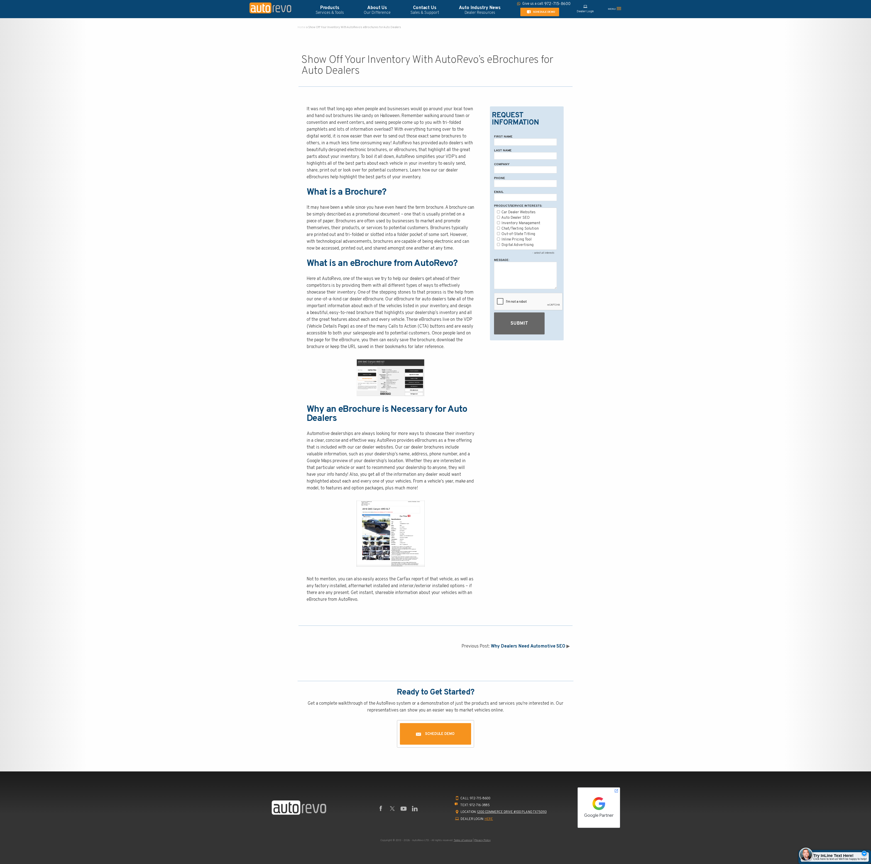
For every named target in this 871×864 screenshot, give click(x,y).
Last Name (503, 150)
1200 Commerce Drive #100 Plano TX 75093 (512, 812)
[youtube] (403, 808)
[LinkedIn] (415, 808)
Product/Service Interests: (518, 206)
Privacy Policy (482, 840)
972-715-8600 (480, 798)
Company (501, 164)
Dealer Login (585, 11)
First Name (503, 137)
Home (302, 27)
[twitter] (392, 808)
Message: (501, 260)
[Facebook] (381, 808)
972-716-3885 (479, 805)
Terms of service (463, 840)
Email (498, 192)
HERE (488, 819)
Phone (499, 178)
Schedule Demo (544, 12)
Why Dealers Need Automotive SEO (528, 646)
